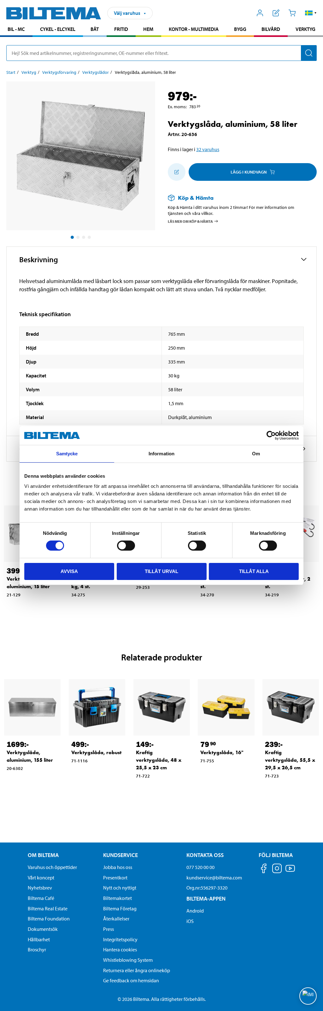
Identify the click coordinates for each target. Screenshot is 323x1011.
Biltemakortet (117, 898)
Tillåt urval (161, 571)
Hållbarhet (39, 939)
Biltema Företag (120, 908)
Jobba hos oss (117, 867)
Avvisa (69, 571)
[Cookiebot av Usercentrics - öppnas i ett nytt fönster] (271, 435)
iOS (190, 921)
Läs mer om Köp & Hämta (190, 221)
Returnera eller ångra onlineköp (136, 970)
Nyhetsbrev (40, 887)
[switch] (126, 546)
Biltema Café (41, 898)
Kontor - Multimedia (194, 29)
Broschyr (37, 949)
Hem (148, 29)
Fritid (121, 29)
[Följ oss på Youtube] (290, 871)
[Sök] (309, 53)
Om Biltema (43, 855)
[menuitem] (16, 30)
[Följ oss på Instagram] (277, 869)
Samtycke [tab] (67, 453)
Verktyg (305, 29)
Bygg (240, 29)
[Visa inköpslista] (276, 13)
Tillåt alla (254, 571)
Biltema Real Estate (48, 908)
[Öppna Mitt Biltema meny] (260, 13)
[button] (311, 13)
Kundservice (120, 855)
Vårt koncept (41, 877)
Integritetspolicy (120, 939)
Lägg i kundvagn (249, 172)
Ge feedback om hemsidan (131, 980)
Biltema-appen (206, 898)
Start (10, 72)
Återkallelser (116, 918)
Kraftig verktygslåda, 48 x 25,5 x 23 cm (158, 760)
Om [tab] (256, 453)
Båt (95, 29)
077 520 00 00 (200, 867)
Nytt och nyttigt (119, 887)
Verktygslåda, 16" (222, 752)
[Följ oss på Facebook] (264, 869)
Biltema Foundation (49, 918)
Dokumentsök (43, 929)
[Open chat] (308, 996)
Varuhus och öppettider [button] (52, 867)
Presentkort (115, 877)
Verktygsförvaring (59, 72)
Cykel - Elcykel (57, 29)
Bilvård (270, 29)
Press (108, 929)
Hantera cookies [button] (120, 949)
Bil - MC (16, 29)
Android (195, 911)
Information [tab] (161, 453)
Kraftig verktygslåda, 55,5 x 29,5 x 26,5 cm (290, 760)
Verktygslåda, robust (96, 752)
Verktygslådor (95, 72)
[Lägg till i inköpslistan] (176, 172)
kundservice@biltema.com (214, 877)
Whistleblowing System (128, 960)
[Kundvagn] (292, 13)
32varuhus (207, 149)
